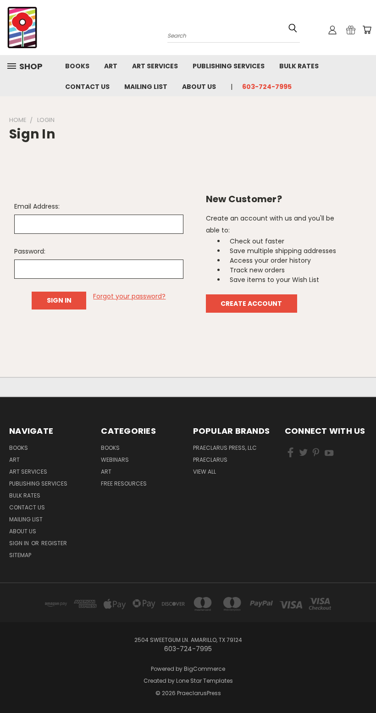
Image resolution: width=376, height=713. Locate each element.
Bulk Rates (299, 66)
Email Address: (37, 206)
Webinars (115, 460)
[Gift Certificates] (350, 29)
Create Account (251, 303)
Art (110, 66)
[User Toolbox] (332, 29)
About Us (199, 86)
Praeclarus (210, 460)
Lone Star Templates (204, 681)
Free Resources (124, 483)
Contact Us (87, 86)
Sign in (19, 543)
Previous (362, 684)
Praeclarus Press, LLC (225, 448)
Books (77, 66)
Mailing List (145, 86)
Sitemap (20, 555)
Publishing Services (229, 66)
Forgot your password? (129, 296)
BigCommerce (204, 669)
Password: (29, 251)
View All (204, 471)
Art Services (155, 66)
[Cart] (366, 29)
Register (54, 543)
